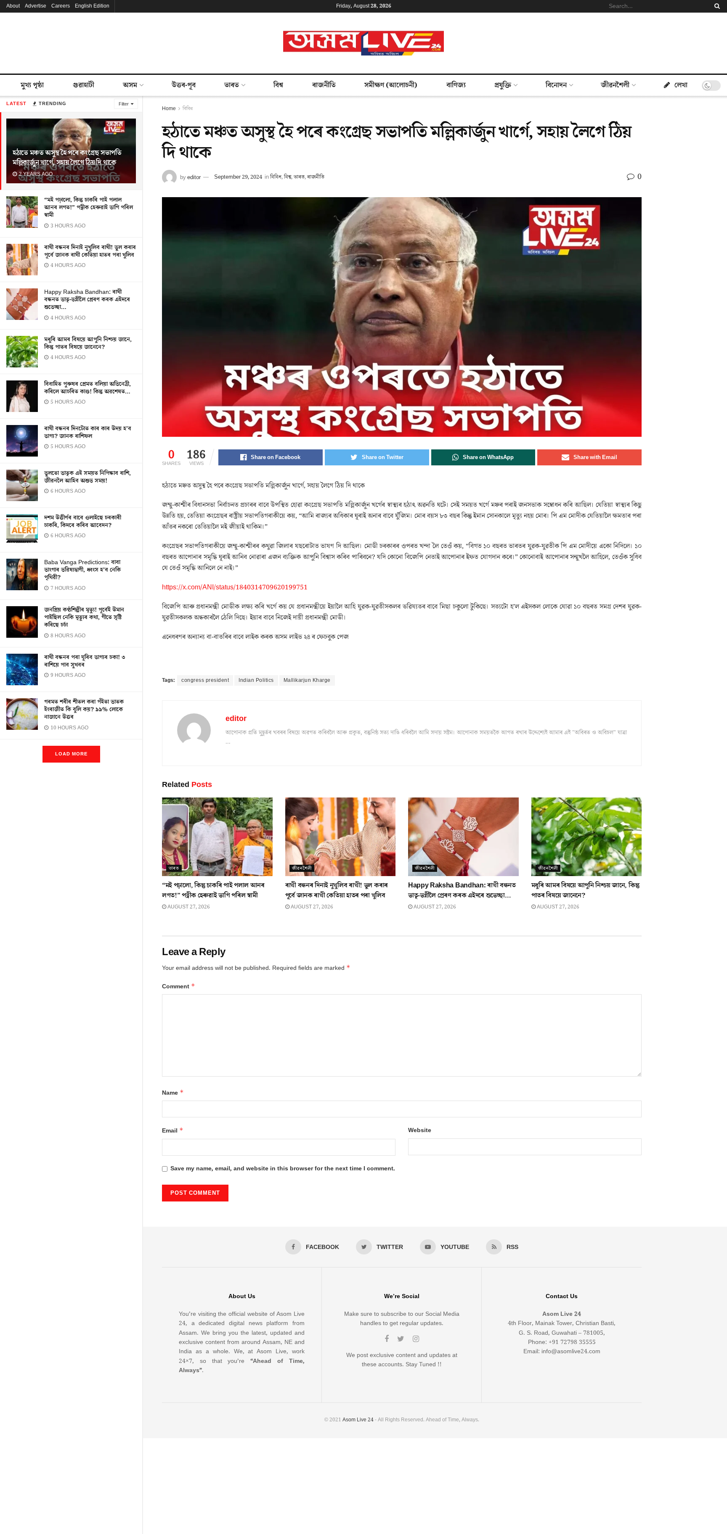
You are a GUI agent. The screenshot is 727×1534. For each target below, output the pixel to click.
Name (173, 1092)
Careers (60, 6)
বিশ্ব (278, 85)
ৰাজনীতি (324, 85)
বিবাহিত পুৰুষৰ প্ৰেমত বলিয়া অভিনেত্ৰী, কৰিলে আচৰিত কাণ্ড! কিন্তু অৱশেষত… (87, 388)
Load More (71, 754)
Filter (124, 104)
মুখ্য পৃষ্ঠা (32, 85)
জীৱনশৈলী (615, 85)
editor (194, 177)
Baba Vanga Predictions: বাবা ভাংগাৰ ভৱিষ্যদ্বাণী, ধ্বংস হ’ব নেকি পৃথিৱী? (82, 570)
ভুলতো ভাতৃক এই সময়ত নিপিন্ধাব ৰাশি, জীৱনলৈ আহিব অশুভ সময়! (87, 477)
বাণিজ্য (456, 85)
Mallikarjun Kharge (307, 680)
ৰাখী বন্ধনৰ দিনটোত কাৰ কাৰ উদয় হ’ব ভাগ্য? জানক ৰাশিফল (87, 433)
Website (419, 1130)
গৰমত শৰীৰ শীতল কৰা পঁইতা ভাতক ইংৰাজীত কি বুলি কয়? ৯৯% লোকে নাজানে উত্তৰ (84, 709)
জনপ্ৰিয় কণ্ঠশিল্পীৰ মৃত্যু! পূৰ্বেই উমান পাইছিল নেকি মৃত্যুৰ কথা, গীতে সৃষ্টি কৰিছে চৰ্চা (84, 617)
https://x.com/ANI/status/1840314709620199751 (235, 587)
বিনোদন (556, 85)
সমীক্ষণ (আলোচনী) (390, 85)
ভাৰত (231, 85)
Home (169, 108)
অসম (130, 85)
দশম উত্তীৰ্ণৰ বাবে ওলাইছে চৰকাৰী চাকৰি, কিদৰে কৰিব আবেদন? (82, 522)
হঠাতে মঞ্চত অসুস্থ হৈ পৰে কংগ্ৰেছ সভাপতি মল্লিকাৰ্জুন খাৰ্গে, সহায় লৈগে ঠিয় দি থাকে (67, 158)
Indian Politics (256, 680)
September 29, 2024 (238, 177)
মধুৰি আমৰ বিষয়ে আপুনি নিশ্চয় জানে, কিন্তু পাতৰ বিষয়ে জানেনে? (88, 343)
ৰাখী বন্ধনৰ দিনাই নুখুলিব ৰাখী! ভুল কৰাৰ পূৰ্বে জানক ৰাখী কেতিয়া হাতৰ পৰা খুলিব (90, 251)
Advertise (35, 6)
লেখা (680, 85)
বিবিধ (188, 108)
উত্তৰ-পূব (184, 85)
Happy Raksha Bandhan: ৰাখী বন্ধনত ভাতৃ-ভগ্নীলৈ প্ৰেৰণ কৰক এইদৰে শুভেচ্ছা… (87, 300)
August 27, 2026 (188, 907)
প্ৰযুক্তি (502, 85)
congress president (205, 680)
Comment (178, 986)
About (13, 6)
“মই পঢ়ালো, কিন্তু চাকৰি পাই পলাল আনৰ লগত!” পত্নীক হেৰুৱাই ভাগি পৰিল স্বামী (88, 207)
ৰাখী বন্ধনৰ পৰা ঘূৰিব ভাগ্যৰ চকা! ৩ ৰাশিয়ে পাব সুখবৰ (84, 661)
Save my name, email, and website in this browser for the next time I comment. (282, 1168)
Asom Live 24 (358, 1419)
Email (172, 1130)
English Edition (92, 6)
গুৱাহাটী (83, 85)
